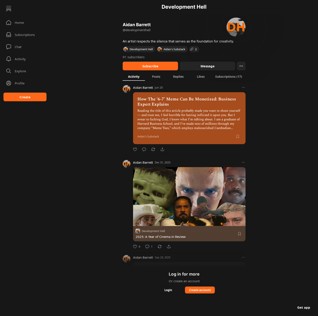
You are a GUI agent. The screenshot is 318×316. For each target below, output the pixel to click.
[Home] (8, 8)
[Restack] (153, 149)
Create (25, 97)
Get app (303, 307)
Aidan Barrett (143, 87)
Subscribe (150, 66)
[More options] (243, 87)
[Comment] (144, 149)
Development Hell (153, 231)
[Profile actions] (241, 66)
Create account (200, 290)
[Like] (135, 149)
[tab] (134, 76)
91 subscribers (134, 57)
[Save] (237, 136)
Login (168, 290)
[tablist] (184, 76)
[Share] (162, 149)
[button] (25, 22)
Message (208, 66)
